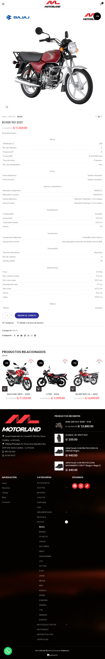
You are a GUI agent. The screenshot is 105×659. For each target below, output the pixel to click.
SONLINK (43, 600)
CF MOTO (43, 536)
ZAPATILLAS (42, 639)
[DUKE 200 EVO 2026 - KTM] (59, 425)
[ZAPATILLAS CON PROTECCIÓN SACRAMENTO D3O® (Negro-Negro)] (59, 466)
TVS (41, 610)
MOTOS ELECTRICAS (46, 624)
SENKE (42, 595)
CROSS (42, 541)
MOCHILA (41, 517)
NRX (41, 585)
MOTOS (11, 117)
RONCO (42, 590)
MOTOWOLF (43, 629)
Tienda (5, 492)
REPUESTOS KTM (45, 634)
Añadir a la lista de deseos (31, 323)
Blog (4, 497)
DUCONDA (44, 546)
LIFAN (41, 576)
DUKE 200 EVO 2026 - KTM (78, 422)
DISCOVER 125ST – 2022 (18, 394)
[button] (8, 651)
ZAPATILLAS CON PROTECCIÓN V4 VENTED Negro (81, 449)
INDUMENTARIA (44, 512)
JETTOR (42, 566)
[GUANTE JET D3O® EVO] (59, 438)
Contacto (6, 502)
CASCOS (41, 497)
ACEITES (41, 487)
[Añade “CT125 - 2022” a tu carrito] (39, 389)
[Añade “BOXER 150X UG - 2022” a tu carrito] (73, 389)
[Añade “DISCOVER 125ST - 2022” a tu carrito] (5, 389)
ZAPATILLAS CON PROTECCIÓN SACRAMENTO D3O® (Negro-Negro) (83, 464)
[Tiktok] (87, 486)
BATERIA (41, 492)
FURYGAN (41, 502)
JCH (41, 561)
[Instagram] (81, 486)
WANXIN (43, 615)
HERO (41, 551)
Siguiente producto (101, 116)
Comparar (9, 323)
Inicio (4, 117)
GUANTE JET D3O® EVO (76, 435)
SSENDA (42, 605)
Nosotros (6, 488)
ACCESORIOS (43, 483)
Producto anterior (96, 116)
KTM (41, 571)
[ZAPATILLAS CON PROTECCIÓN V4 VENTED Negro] (59, 452)
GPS (39, 507)
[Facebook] (75, 486)
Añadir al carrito (27, 315)
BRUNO (42, 532)
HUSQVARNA (45, 556)
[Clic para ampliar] (7, 107)
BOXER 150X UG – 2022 (87, 394)
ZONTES (43, 619)
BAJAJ (20, 117)
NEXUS (42, 580)
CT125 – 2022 (52, 394)
